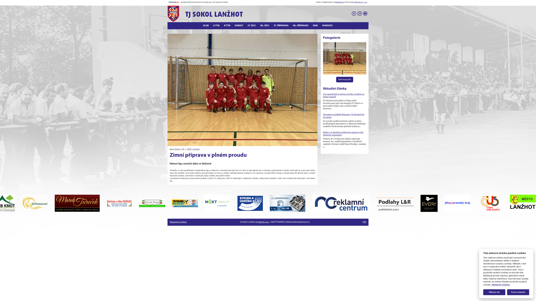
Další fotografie (344, 80)
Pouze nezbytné (518, 292)
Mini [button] (315, 26)
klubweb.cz (339, 2)
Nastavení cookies (178, 222)
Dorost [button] (239, 26)
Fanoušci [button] (327, 26)
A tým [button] (216, 26)
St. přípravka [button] (281, 26)
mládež (196, 149)
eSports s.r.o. (263, 222)
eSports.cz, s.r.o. (360, 2)
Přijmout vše (494, 292)
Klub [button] (206, 26)
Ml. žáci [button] (264, 26)
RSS (364, 222)
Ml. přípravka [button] (300, 26)
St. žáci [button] (252, 26)
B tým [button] (227, 26)
